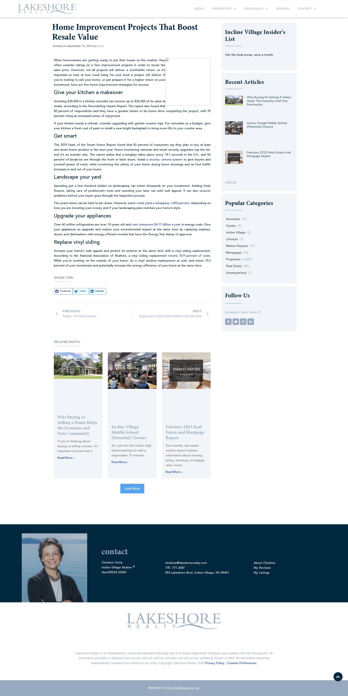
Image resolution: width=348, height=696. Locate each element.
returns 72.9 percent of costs (189, 255)
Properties (222, 8)
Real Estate (234, 266)
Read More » (65, 458)
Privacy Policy (214, 663)
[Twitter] (236, 321)
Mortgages (233, 252)
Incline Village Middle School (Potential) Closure (128, 432)
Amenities (233, 219)
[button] (63, 291)
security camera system (165, 159)
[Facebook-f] (228, 321)
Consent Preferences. (242, 663)
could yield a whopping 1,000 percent (162, 203)
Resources (253, 8)
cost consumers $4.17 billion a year (156, 224)
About (199, 8)
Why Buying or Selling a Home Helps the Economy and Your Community (269, 101)
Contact (305, 8)
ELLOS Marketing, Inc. (183, 688)
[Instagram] (243, 321)
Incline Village (235, 232)
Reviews (283, 8)
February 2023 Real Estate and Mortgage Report (185, 432)
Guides (231, 225)
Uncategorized (236, 272)
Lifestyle (232, 239)
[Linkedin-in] (250, 321)
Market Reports (237, 246)
